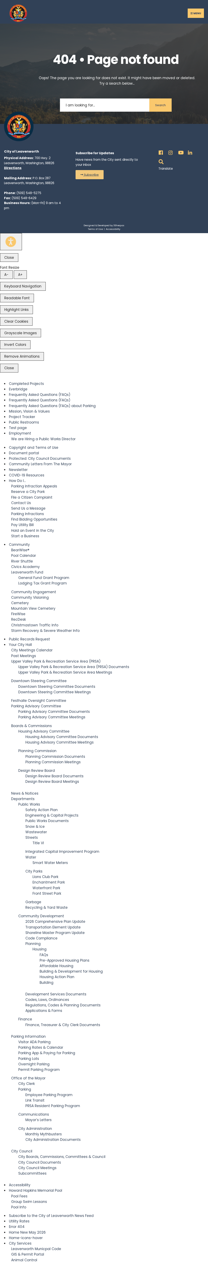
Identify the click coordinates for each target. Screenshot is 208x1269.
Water (30, 857)
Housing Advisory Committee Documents (61, 736)
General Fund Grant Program (43, 577)
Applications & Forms (43, 1010)
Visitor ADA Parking (34, 1042)
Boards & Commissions (31, 725)
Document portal (24, 453)
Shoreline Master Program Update (55, 932)
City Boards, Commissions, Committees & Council (61, 1156)
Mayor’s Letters (38, 1119)
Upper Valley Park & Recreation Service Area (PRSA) (56, 661)
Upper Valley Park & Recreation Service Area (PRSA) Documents (73, 666)
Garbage (33, 902)
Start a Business (25, 536)
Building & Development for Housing (71, 971)
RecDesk (18, 619)
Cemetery (20, 603)
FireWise (18, 614)
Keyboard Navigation (22, 286)
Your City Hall (20, 644)
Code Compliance (41, 938)
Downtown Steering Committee (39, 680)
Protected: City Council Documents (40, 458)
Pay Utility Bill (22, 524)
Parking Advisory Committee (36, 706)
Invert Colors (15, 344)
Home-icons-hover (26, 1237)
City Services (20, 1243)
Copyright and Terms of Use (33, 447)
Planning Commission (37, 750)
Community (19, 544)
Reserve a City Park (28, 491)
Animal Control (24, 1260)
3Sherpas (118, 225)
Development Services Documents (55, 994)
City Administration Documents (53, 1139)
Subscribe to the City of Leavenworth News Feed (51, 1215)
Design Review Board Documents (54, 776)
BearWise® (20, 550)
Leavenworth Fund (27, 572)
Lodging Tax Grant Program (42, 583)
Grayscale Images (20, 333)
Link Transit (34, 1100)
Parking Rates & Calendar (40, 1047)
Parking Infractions (27, 513)
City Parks (33, 871)
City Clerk (26, 1083)
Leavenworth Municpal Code (36, 1248)
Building (46, 982)
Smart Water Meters (50, 862)
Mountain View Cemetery (33, 608)
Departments (23, 798)
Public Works (29, 804)
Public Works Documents (47, 820)
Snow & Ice (35, 826)
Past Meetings (23, 655)
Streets (31, 837)
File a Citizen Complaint (31, 497)
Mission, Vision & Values (29, 411)
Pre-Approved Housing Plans (64, 960)
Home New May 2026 (27, 1232)
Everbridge (18, 389)
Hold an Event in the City (32, 530)
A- (6, 274)
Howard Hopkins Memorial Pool (35, 1190)
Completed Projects (26, 383)
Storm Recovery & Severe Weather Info (45, 630)
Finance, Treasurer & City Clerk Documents (62, 1024)
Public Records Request (29, 639)
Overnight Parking (34, 1064)
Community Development (41, 916)
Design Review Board (36, 770)
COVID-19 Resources (26, 475)
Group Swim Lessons (29, 1201)
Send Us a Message (28, 508)
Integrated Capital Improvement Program (62, 851)
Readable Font (17, 298)
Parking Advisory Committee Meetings (51, 717)
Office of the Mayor (28, 1078)
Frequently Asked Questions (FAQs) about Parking (52, 405)
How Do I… (17, 480)
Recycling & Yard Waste (46, 907)
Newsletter (18, 469)
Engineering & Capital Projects (51, 815)
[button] (90, 174)
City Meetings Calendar (32, 650)
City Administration (35, 1128)
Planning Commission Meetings (53, 762)
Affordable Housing (56, 965)
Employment (20, 433)
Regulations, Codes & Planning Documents (63, 1005)
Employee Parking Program (49, 1094)
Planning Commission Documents (55, 756)
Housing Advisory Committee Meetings (59, 742)
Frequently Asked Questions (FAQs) (39, 394)
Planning (33, 943)
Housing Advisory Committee (43, 731)
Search (160, 105)
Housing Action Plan (57, 976)
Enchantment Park (48, 882)
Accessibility (113, 229)
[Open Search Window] (160, 160)
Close (9, 257)
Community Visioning (30, 597)
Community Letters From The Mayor (40, 464)
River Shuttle (22, 561)
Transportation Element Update (53, 927)
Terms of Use (95, 229)
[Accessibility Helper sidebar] (11, 241)
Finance (25, 1019)
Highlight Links (16, 309)
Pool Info (18, 1207)
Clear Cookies (16, 321)
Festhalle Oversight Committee (38, 700)
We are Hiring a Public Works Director (43, 439)
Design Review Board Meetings (52, 781)
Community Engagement (33, 592)
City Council (21, 1151)
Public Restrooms (24, 422)
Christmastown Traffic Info (34, 625)
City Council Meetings (37, 1167)
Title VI (38, 843)
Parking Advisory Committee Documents (54, 711)
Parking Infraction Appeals (34, 486)
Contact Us (21, 502)
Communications (33, 1114)
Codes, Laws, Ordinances (47, 999)
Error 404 (17, 1226)
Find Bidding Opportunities (34, 519)
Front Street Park (46, 893)
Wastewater (36, 832)
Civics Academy (25, 566)
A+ (20, 274)
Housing (39, 949)
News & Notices (24, 793)
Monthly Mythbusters (43, 1134)
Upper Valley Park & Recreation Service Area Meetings (65, 672)
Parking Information (28, 1036)
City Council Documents (39, 1162)
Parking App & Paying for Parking (46, 1053)
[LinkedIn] (189, 151)
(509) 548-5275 (28, 193)
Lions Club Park (45, 876)
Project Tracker (22, 416)
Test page (18, 427)
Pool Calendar (23, 555)
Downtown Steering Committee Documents (56, 686)
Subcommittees (32, 1173)
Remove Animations (22, 356)
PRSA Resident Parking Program (52, 1105)
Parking (24, 1089)
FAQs (44, 954)
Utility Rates (19, 1221)
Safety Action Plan (41, 809)
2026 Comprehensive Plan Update (55, 921)
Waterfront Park (46, 888)
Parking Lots (28, 1058)
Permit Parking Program (39, 1069)
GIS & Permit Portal (27, 1254)
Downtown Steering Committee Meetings (54, 692)
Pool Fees (19, 1196)
